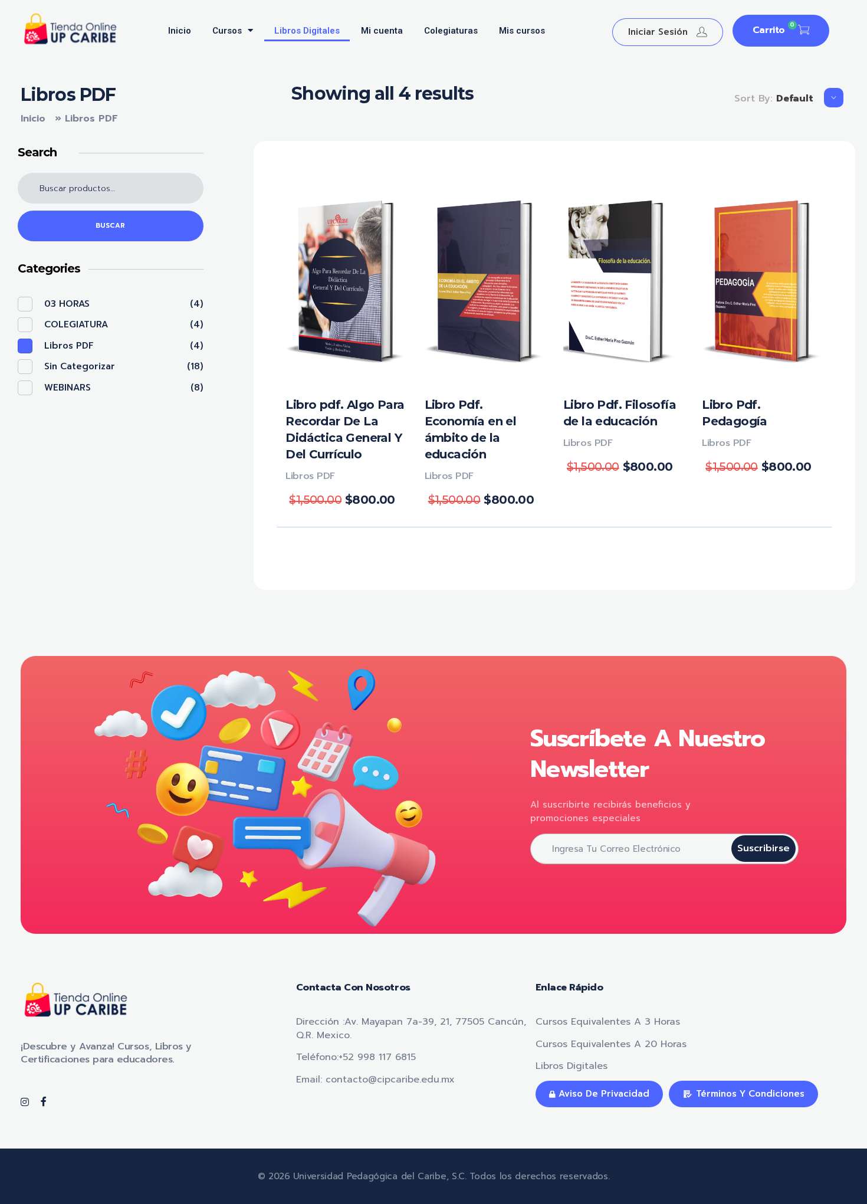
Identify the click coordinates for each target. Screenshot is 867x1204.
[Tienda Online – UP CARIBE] (76, 28)
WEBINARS (67, 387)
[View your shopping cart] (803, 31)
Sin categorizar (79, 366)
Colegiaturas (451, 30)
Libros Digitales (307, 30)
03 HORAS (67, 303)
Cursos (227, 30)
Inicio (179, 30)
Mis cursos (522, 30)
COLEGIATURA (76, 324)
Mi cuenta (382, 30)
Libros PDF (309, 476)
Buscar (110, 226)
